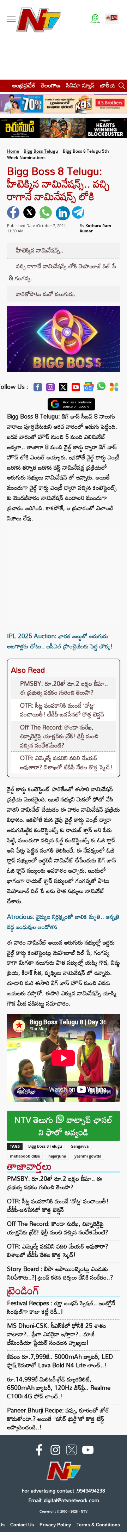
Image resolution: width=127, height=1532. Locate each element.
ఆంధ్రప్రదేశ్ (23, 85)
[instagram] (55, 1451)
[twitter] (30, 213)
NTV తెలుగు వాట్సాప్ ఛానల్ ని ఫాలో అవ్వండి (63, 1125)
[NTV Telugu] (38, 19)
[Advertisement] (63, 573)
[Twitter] (63, 389)
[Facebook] (38, 389)
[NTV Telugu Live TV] (112, 19)
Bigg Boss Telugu (41, 151)
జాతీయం (110, 85)
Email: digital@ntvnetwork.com (63, 1500)
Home (13, 151)
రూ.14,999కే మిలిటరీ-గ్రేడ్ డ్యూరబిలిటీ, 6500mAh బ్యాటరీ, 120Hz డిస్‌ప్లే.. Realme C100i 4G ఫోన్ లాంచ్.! (58, 1387)
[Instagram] (50, 389)
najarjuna (57, 1156)
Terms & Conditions (98, 1524)
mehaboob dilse (25, 1156)
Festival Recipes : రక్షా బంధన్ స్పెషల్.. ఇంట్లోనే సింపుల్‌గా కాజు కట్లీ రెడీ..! (61, 1307)
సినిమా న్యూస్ (80, 85)
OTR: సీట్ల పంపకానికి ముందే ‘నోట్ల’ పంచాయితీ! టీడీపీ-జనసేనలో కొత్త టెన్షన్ (62, 710)
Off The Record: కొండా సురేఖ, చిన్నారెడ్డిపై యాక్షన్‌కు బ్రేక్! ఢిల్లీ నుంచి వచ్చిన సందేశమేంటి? (59, 736)
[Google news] (88, 388)
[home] (4, 85)
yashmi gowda (87, 1156)
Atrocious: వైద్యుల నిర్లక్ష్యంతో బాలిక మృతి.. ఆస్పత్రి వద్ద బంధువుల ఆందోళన (63, 922)
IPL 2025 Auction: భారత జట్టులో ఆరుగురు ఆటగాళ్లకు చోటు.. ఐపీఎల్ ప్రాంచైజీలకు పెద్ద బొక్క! (60, 641)
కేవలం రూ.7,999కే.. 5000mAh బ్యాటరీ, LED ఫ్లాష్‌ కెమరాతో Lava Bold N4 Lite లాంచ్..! (60, 1361)
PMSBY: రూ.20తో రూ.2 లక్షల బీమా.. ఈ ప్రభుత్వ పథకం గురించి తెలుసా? (64, 688)
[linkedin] (63, 213)
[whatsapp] (47, 213)
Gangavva (80, 1146)
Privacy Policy (55, 1524)
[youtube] (87, 1451)
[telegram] (79, 213)
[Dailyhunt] (114, 389)
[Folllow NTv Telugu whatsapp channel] (95, 19)
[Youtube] (76, 389)
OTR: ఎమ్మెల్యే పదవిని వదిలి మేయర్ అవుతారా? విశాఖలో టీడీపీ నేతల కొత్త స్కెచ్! (66, 762)
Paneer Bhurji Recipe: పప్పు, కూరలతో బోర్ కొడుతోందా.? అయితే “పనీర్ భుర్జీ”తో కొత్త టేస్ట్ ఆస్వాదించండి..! (58, 1418)
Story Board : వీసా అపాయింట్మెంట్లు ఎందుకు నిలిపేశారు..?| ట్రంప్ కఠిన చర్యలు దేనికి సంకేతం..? (60, 1273)
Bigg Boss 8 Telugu (45, 1146)
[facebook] (14, 213)
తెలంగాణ (51, 85)
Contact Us (22, 1524)
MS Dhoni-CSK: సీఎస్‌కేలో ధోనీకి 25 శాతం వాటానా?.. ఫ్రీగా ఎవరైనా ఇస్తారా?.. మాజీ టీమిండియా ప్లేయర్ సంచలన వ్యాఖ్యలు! (56, 1334)
